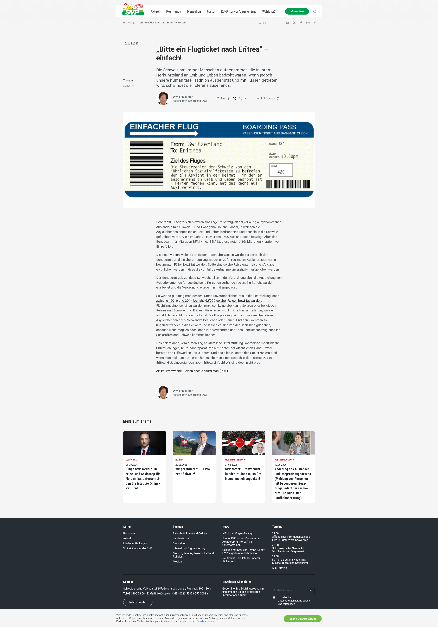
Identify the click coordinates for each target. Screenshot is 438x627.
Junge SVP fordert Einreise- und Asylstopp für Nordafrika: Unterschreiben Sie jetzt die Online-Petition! (143, 478)
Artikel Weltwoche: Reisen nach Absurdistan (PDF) (192, 371)
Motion (175, 255)
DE (260, 22)
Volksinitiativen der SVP (137, 548)
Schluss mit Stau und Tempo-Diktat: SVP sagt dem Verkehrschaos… (243, 551)
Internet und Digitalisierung (189, 548)
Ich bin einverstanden (303, 618)
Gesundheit (179, 543)
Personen (129, 533)
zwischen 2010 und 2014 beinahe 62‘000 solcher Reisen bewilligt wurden (208, 301)
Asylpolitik (128, 85)
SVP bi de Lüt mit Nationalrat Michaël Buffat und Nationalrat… (291, 561)
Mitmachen (297, 11)
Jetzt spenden (137, 602)
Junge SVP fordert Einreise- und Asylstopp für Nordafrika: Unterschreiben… (241, 542)
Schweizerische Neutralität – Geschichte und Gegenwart (289, 550)
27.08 (275, 533)
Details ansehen (205, 621)
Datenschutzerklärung (290, 600)
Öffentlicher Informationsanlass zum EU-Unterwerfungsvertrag (291, 538)
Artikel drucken (266, 98)
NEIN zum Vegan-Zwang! (237, 533)
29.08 (275, 556)
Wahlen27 (269, 12)
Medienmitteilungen (135, 543)
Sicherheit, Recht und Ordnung (190, 533)
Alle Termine (279, 568)
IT (273, 22)
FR (266, 22)
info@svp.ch (162, 593)
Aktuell (127, 538)
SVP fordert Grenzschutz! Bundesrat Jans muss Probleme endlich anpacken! (244, 474)
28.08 (275, 545)
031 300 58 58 (136, 593)
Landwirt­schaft (182, 538)
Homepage (129, 22)
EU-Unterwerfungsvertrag (238, 12)
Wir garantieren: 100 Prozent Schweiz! (193, 471)
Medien (177, 561)
